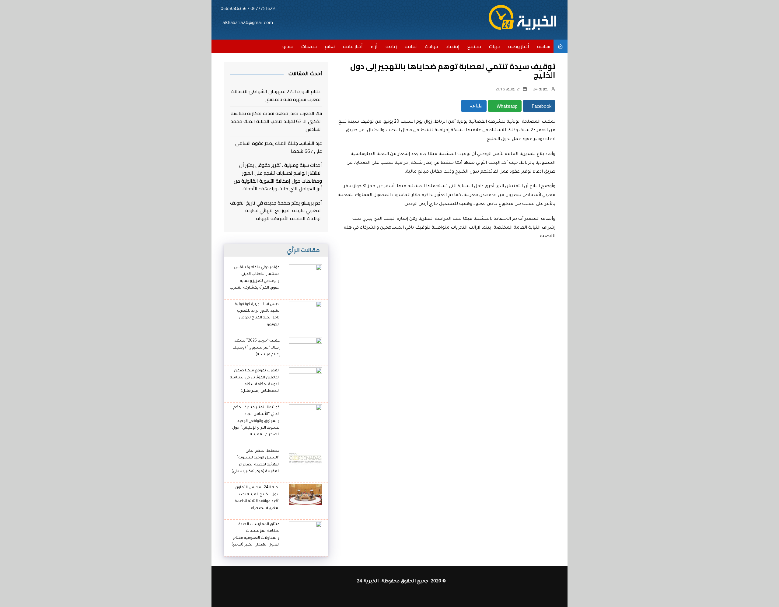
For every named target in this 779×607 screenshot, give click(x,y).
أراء (374, 46)
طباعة (476, 105)
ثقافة (411, 46)
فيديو (287, 46)
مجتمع (474, 46)
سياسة (543, 46)
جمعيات (309, 46)
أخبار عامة (353, 46)
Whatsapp (506, 106)
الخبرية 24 (541, 89)
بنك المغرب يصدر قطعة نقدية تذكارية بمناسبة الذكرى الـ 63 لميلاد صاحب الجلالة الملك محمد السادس (276, 121)
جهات (494, 46)
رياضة (391, 46)
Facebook (540, 106)
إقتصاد (452, 46)
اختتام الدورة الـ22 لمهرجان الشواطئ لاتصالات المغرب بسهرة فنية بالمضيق (276, 95)
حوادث (431, 46)
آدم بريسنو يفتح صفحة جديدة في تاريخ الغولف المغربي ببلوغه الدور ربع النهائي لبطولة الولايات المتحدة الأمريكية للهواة (276, 211)
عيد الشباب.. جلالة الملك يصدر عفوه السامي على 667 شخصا (278, 147)
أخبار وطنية (518, 46)
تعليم (330, 46)
